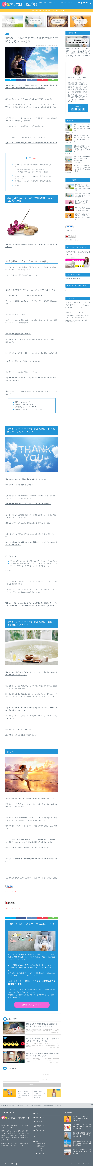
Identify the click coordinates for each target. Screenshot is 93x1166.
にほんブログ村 (10, 891)
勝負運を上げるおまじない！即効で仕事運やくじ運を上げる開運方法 (82, 1118)
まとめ (17, 185)
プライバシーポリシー (9, 1163)
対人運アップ (62, 3)
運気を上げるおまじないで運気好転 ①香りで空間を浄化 (33, 166)
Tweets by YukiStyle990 (73, 278)
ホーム (34, 3)
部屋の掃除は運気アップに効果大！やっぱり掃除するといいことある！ (82, 1135)
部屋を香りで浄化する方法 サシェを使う (31, 169)
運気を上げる (42, 3)
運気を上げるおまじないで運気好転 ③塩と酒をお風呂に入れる (33, 182)
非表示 (34, 158)
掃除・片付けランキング (12, 908)
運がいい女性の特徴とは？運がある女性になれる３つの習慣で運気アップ (82, 1151)
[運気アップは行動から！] (23, 6)
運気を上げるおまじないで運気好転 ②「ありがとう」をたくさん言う (33, 177)
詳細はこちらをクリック (31, 1005)
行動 (41, 1150)
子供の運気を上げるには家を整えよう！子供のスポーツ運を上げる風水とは (82, 1126)
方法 (7, 34)
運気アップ (39, 1141)
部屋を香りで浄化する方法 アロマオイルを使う (33, 172)
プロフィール (72, 3)
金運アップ (52, 3)
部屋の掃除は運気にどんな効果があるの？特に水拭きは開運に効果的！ (82, 1143)
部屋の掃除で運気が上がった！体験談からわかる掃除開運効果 (82, 158)
